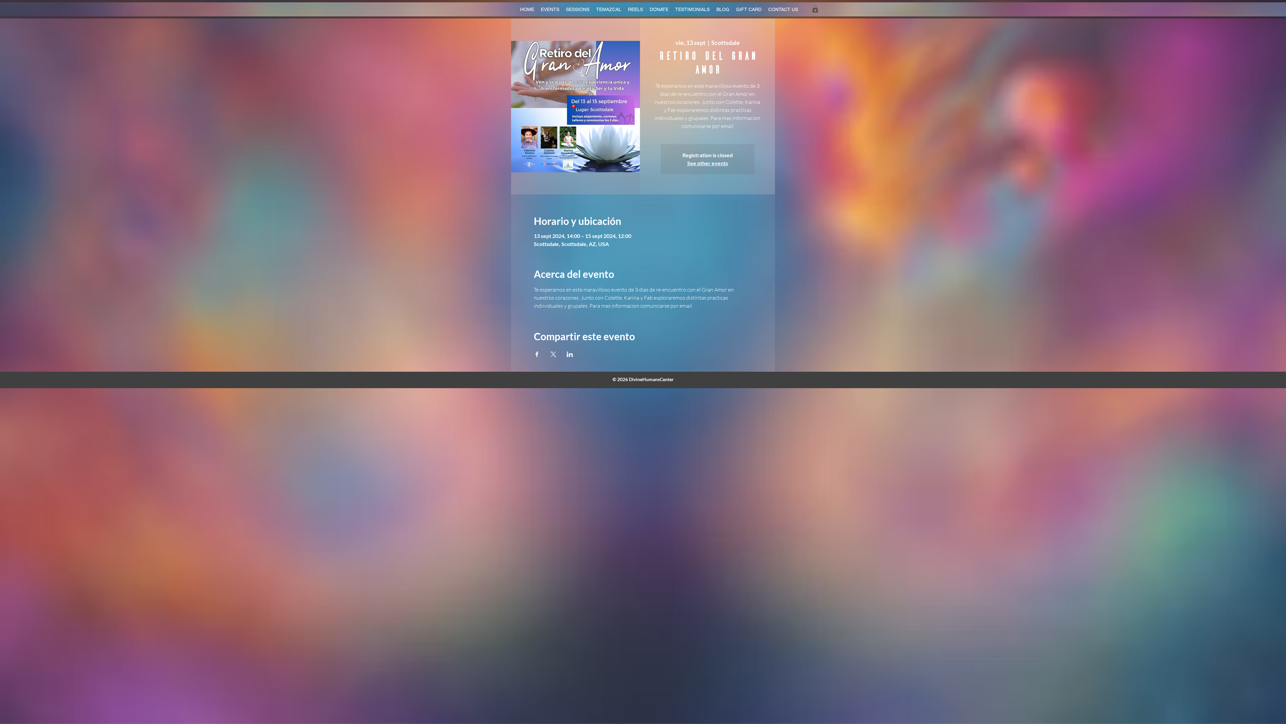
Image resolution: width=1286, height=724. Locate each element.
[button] (815, 9)
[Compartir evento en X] (553, 354)
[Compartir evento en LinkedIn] (570, 354)
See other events (707, 163)
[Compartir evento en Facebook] (537, 354)
